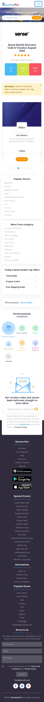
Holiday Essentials (22, 531)
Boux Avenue (9, 200)
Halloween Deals (22, 527)
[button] (11, 168)
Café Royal (8, 246)
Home (9, 12)
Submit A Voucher (22, 462)
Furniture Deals (22, 524)
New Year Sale (22, 549)
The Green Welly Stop (13, 228)
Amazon (7, 186)
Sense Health (26, 302)
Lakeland (7, 249)
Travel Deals (22, 556)
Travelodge (22, 621)
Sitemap (22, 466)
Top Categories (22, 452)
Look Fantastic (22, 596)
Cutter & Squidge (11, 235)
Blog (22, 455)
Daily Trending (22, 510)
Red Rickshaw (9, 232)
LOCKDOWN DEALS (22, 542)
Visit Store (22, 159)
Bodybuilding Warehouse (14, 197)
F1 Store (7, 208)
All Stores (18, 12)
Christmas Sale (22, 506)
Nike (22, 600)
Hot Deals (22, 534)
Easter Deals (22, 517)
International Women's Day (22, 538)
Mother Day (22, 545)
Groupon (7, 215)
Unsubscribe (24, 424)
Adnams (7, 256)
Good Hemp (9, 242)
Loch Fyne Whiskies (12, 253)
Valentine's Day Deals (22, 559)
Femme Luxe (9, 211)
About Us (22, 571)
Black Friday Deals (22, 503)
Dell (5, 204)
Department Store (22, 513)
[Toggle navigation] (38, 4)
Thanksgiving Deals (22, 552)
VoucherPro (16, 697)
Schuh (22, 618)
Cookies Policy (22, 574)
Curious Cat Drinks (11, 260)
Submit (22, 674)
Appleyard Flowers (11, 190)
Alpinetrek (8, 183)
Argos (6, 193)
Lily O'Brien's (9, 239)
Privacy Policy (21, 427)
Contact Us (22, 459)
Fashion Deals (22, 520)
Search (36, 18)
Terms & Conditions (22, 582)
